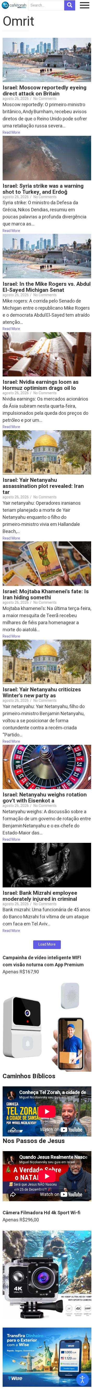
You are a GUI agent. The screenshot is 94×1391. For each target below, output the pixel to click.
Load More (47, 944)
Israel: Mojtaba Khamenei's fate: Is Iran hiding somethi (46, 595)
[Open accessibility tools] (82, 1379)
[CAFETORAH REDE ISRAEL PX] (14, 5)
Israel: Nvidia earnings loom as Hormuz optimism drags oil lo (41, 385)
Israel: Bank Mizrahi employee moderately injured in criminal (40, 896)
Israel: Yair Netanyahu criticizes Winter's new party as (42, 693)
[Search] (69, 5)
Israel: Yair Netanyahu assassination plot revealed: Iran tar (43, 486)
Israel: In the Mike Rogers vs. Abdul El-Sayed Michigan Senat (47, 287)
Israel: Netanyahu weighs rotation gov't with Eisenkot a (45, 798)
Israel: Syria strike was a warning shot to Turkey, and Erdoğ (43, 189)
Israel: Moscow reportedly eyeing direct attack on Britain (44, 91)
